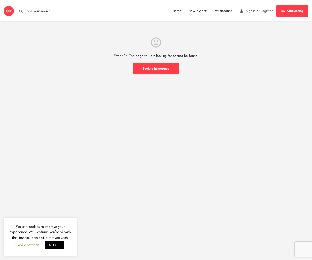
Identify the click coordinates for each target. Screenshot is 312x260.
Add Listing (295, 11)
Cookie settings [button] (27, 245)
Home (177, 11)
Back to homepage (156, 68)
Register (266, 11)
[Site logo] (9, 11)
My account (223, 11)
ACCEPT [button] (55, 245)
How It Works (198, 11)
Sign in (250, 11)
